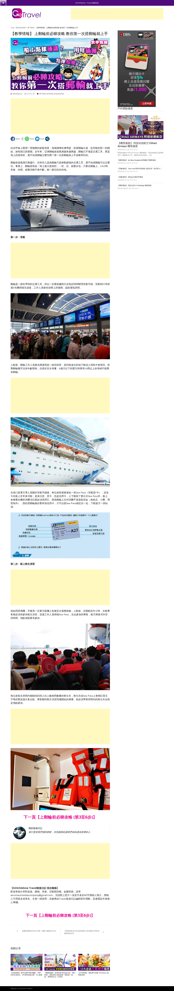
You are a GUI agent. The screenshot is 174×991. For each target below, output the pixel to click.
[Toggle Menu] (3, 3)
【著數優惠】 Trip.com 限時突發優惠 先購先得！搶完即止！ (140, 169)
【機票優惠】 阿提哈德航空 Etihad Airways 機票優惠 (137, 145)
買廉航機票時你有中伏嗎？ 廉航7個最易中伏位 (39, 931)
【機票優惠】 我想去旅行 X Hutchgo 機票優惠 (134, 185)
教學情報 (50, 94)
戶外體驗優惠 (125, 108)
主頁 (12, 27)
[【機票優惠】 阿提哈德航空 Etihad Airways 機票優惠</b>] (140, 127)
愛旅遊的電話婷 (123, 188)
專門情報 (30, 27)
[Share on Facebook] (15, 139)
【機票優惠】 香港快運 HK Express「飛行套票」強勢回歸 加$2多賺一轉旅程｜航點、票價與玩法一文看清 (59, 975)
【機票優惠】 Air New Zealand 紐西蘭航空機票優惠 (137, 160)
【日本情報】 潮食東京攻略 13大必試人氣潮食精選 (93, 974)
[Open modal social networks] (47, 139)
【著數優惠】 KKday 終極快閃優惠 (130, 177)
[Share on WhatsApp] (29, 139)
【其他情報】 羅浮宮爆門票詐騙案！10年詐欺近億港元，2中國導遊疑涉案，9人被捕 (26, 974)
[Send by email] (39, 139)
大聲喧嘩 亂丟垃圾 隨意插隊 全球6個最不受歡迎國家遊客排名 (81, 932)
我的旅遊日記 (17, 94)
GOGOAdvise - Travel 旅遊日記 (87, 3)
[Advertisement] (117, 14)
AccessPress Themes (24, 988)
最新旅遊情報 (21, 27)
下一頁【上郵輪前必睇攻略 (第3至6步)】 (60, 817)
